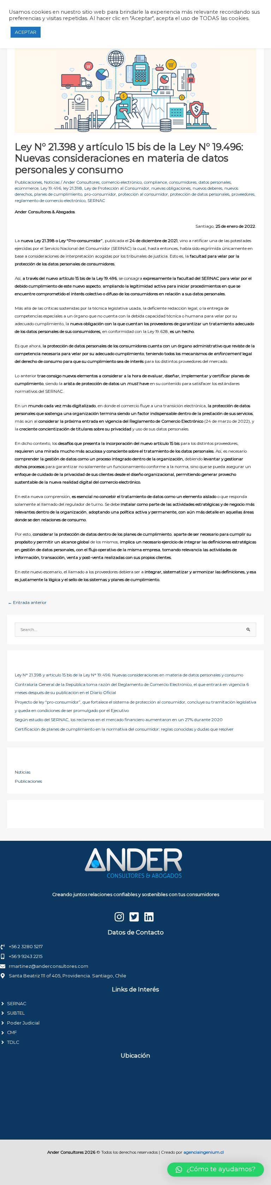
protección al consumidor (143, 194)
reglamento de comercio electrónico (50, 200)
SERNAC (96, 200)
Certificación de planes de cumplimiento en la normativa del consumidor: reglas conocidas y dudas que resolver (124, 729)
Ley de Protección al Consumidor (116, 188)
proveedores (242, 194)
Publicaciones (28, 182)
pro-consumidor (100, 194)
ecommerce (26, 188)
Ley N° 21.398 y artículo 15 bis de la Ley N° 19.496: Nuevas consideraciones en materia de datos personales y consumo (129, 675)
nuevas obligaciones (171, 188)
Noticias (52, 182)
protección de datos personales (199, 194)
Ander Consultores (81, 182)
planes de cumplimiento (58, 194)
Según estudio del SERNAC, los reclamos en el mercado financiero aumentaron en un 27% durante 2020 (119, 719)
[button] (215, 1169)
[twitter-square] (136, 917)
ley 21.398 (72, 188)
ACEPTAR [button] (25, 32)
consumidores (183, 182)
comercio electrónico (122, 182)
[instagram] (121, 917)
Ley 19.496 (51, 188)
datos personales (215, 182)
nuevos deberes (207, 188)
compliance (155, 182)
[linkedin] (150, 917)
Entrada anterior (27, 602)
